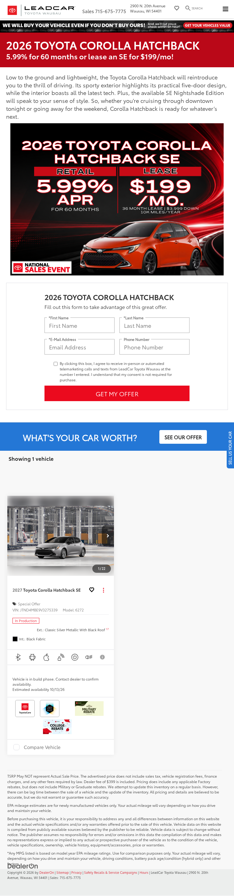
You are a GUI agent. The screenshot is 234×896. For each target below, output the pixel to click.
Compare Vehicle (42, 747)
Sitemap (62, 872)
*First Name (59, 318)
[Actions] (103, 590)
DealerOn (46, 872)
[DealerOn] (22, 865)
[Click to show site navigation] (225, 9)
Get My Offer (117, 393)
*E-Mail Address (62, 339)
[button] (108, 535)
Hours (144, 872)
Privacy (76, 872)
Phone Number (136, 339)
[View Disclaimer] (103, 657)
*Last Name (134, 318)
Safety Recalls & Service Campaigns (110, 872)
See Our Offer (183, 436)
